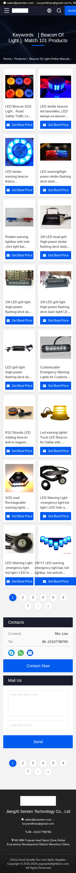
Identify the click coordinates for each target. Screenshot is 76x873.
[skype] (11, 652)
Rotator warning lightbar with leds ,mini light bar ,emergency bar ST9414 (17, 246)
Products (20, 58)
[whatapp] (21, 653)
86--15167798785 (39, 831)
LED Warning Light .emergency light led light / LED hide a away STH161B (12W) (19, 572)
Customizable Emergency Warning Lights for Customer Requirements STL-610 (54, 377)
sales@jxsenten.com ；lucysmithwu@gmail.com (38, 2)
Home (7, 58)
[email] (30, 652)
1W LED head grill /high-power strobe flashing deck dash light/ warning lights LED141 (54, 246)
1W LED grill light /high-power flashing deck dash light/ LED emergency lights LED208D (55, 311)
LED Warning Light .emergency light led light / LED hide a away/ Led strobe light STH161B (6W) (54, 507)
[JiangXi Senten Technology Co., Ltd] (20, 10)
